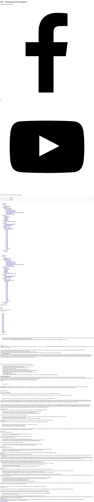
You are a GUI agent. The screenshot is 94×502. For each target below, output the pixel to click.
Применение (6, 216)
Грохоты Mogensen (9, 213)
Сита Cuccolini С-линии (10, 210)
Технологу (6, 217)
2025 (7, 249)
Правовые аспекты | (3, 500)
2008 (7, 244)
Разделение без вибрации (10, 214)
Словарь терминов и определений (10, 275)
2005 (7, 298)
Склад (5, 222)
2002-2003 (8, 248)
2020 (7, 233)
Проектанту (6, 218)
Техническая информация (8, 276)
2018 (7, 235)
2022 (7, 283)
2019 (7, 234)
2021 (7, 232)
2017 (7, 236)
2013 (7, 291)
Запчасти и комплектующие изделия (10, 221)
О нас (5, 205)
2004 (7, 247)
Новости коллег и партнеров (9, 228)
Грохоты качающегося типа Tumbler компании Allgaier (15, 212)
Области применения (7, 208)
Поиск (11, 197)
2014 (7, 290)
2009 (7, 243)
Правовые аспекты (7, 206)
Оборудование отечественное (11, 211)
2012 (7, 240)
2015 (7, 238)
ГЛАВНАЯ (4, 203)
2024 (7, 230)
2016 (7, 237)
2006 (7, 246)
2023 (7, 231)
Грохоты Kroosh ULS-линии (11, 261)
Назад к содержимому (4, 501)
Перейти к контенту (3, 304)
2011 (7, 241)
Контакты (6, 251)
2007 (7, 245)
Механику (6, 219)
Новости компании (7, 227)
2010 (7, 242)
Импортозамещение (7, 225)
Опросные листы (7, 268)
